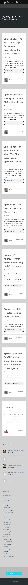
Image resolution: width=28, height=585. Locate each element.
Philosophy (6, 529)
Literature (5, 519)
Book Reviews (6, 495)
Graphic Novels (7, 512)
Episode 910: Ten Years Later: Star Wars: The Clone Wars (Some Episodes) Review (13, 154)
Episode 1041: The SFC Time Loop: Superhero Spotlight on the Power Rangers (13, 46)
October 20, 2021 (8, 109)
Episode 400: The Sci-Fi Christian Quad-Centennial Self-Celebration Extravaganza (13, 361)
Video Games (6, 553)
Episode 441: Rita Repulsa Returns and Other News (12, 313)
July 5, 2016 (6, 269)
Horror (4, 517)
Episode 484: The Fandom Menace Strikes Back (12, 208)
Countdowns (6, 502)
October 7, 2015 (7, 371)
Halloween (5, 515)
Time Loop (6, 549)
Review (5, 534)
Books (4, 498)
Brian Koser (10, 450)
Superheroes (6, 539)
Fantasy (5, 505)
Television (5, 544)
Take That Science (7, 541)
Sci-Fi (4, 536)
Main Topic (5, 522)
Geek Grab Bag (7, 510)
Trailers (5, 551)
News (4, 527)
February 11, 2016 (8, 320)
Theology (5, 546)
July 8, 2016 (6, 215)
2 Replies (20, 293)
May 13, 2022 (7, 57)
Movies (5, 524)
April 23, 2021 (7, 165)
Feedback (5, 507)
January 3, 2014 (7, 410)
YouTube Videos (7, 556)
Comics (5, 500)
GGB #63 (8, 407)
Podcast (5, 532)
